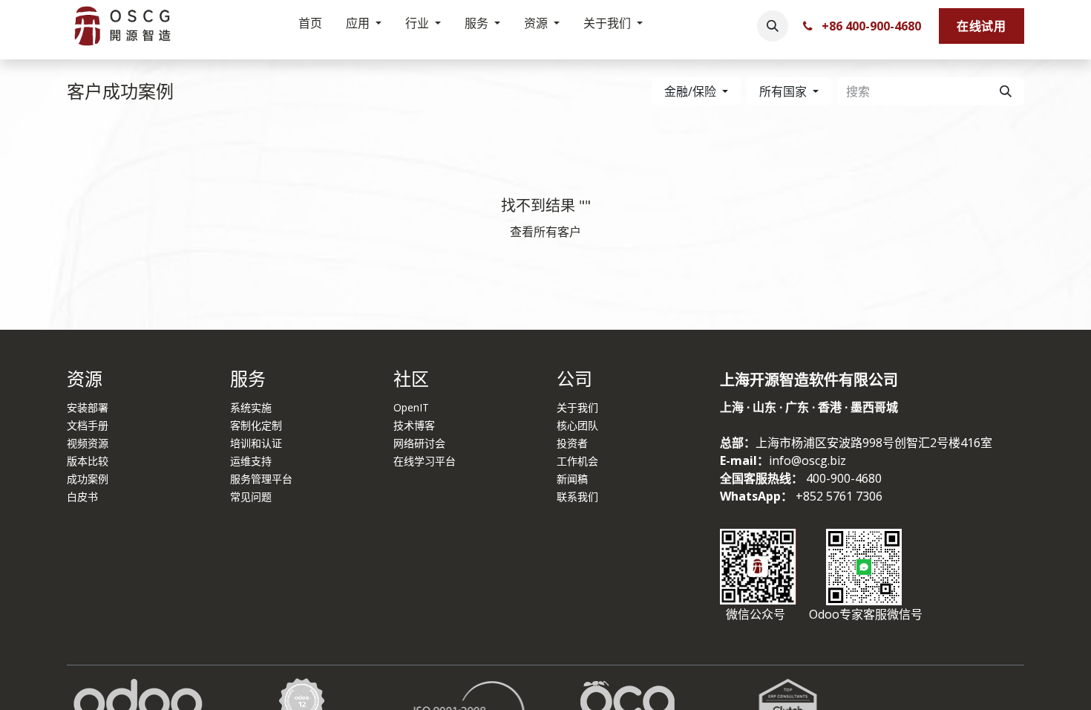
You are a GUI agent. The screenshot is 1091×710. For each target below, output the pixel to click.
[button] (772, 26)
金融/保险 (690, 91)
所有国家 (783, 91)
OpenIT (411, 407)
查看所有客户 (545, 232)
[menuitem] (310, 26)
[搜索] (1005, 91)
